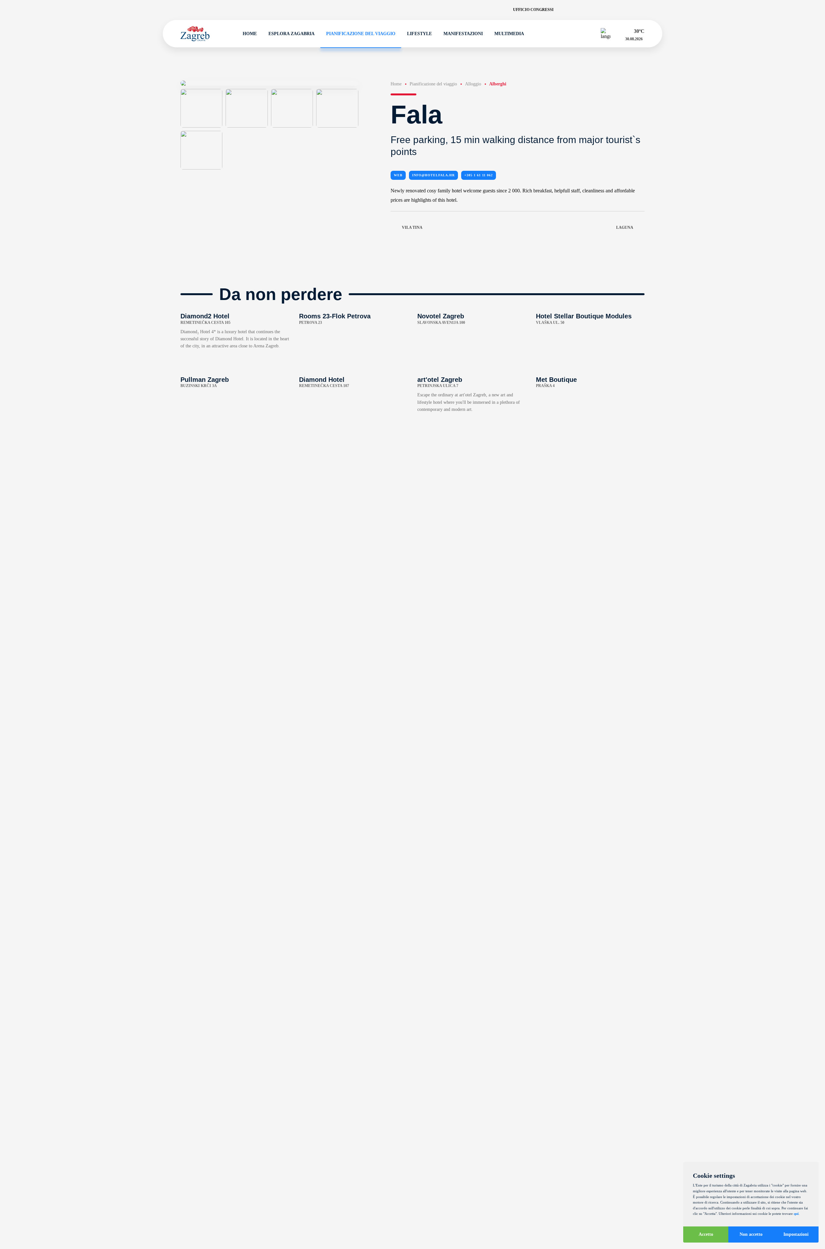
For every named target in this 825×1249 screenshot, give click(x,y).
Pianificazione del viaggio (360, 33)
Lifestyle (419, 33)
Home (250, 33)
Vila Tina (412, 227)
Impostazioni (796, 1234)
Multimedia (509, 33)
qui (796, 1213)
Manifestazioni (463, 33)
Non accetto (751, 1234)
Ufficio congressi (533, 9)
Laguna (624, 227)
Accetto (706, 1234)
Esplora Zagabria (291, 33)
